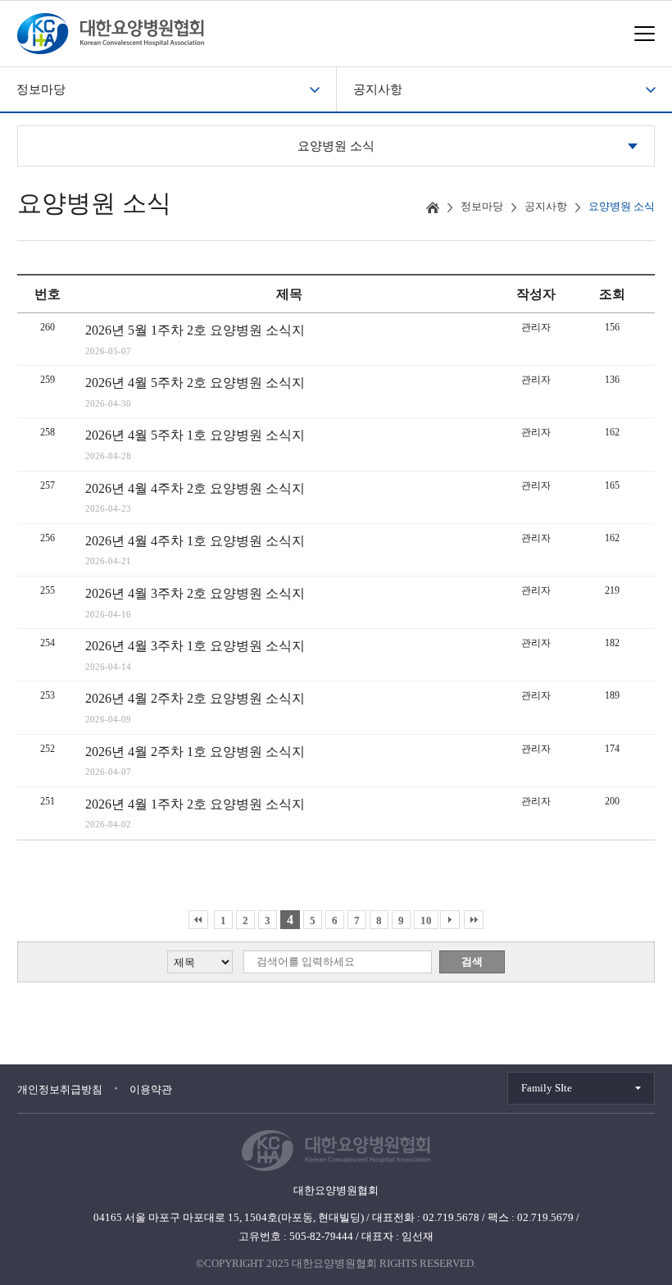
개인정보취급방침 (59, 1089)
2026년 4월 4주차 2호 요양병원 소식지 (195, 488)
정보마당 (41, 89)
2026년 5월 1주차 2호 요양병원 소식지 (195, 330)
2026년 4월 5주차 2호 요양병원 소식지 (195, 383)
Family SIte (546, 1088)
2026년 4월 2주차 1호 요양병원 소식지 (195, 752)
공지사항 (377, 89)
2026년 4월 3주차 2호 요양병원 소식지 (195, 593)
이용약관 (150, 1089)
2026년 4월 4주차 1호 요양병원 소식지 (195, 541)
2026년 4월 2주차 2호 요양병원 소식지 (195, 698)
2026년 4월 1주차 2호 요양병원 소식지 (195, 804)
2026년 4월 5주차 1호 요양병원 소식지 (195, 435)
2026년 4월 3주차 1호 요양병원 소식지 (195, 646)
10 (426, 920)
